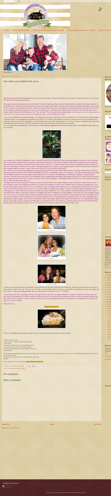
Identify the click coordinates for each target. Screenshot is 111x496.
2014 (108, 299)
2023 (108, 280)
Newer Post (6, 424)
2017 (108, 292)
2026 (108, 275)
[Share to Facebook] (33, 366)
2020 (108, 284)
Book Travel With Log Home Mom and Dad (48, 30)
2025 (108, 277)
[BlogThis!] (29, 366)
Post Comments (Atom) (15, 428)
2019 (108, 287)
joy (19, 368)
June (109, 315)
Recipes (23, 368)
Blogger (84, 492)
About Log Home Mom (21, 30)
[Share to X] (31, 366)
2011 (108, 306)
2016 (108, 294)
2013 (108, 301)
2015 (108, 296)
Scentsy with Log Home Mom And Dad (81, 30)
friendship (13, 368)
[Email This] (28, 366)
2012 (108, 304)
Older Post (97, 424)
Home (7, 30)
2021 (108, 282)
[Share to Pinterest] (34, 366)
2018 (108, 289)
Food (9, 368)
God (17, 368)
